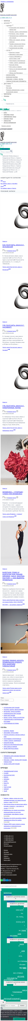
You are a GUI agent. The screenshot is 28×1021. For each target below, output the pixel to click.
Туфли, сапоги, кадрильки (17, 62)
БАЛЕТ (5, 112)
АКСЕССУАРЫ (10, 75)
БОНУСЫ (7, 20)
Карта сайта (7, 860)
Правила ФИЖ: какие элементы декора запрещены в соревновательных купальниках (14, 826)
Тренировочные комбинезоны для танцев (18, 36)
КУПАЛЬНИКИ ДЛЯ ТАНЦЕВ (11, 707)
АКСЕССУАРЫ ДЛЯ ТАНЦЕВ (12, 764)
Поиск (2, 697)
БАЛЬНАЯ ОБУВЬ (9, 742)
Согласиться (19, 1019)
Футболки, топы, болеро (16, 33)
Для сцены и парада (15, 66)
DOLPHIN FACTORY (9, 775)
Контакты (6, 844)
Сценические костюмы (16, 48)
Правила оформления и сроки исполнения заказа (15, 91)
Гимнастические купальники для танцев (17, 910)
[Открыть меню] (1, 146)
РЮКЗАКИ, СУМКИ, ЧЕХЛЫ (14, 79)
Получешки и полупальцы (17, 60)
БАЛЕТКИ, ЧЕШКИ (9, 730)
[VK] (8, 109)
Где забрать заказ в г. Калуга (8, 187)
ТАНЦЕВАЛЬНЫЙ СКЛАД (11, 771)
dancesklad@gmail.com (10, 842)
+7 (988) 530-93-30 (8, 840)
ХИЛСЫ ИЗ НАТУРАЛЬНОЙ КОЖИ (13, 744)
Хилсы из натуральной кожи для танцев (17, 70)
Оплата (8, 85)
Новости (4, 241)
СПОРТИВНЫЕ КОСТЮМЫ (11, 723)
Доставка (9, 87)
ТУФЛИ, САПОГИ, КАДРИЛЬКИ (12, 740)
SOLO (5, 785)
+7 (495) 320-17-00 (8, 838)
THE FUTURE (7, 787)
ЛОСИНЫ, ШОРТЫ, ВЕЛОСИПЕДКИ (14, 709)
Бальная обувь (13, 64)
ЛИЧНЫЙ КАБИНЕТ (12, 999)
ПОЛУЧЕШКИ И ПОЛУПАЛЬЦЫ (12, 738)
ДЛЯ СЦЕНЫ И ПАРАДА (10, 746)
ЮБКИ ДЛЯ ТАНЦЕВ (9, 715)
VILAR (5, 791)
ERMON (6, 777)
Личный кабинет (8, 846)
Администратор (12, 250)
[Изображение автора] (3, 250)
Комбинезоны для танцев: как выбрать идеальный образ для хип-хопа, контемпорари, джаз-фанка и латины (14, 812)
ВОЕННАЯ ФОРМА (12, 77)
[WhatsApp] (1, 109)
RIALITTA (6, 783)
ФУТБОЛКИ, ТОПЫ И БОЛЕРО (12, 711)
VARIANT (6, 789)
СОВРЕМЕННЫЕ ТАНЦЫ (10, 116)
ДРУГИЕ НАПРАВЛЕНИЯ (10, 122)
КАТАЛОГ (8, 895)
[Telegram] (5, 109)
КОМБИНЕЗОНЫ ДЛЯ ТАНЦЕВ (12, 713)
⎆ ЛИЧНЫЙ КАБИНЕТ (6, 129)
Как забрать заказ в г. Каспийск (9, 182)
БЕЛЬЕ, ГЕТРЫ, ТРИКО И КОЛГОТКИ (14, 717)
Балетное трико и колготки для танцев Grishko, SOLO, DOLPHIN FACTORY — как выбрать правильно (13, 576)
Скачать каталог (6, 125)
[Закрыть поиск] (3, 1002)
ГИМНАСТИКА (7, 120)
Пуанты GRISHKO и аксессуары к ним (15, 57)
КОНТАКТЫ (7, 94)
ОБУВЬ (10, 937)
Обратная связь (8, 854)
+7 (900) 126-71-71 (8, 836)
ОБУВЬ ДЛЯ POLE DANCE (11, 748)
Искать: (3, 1005)
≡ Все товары (5, 149)
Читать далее (13, 602)
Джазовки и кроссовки (16, 54)
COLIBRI (6, 773)
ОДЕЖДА (11, 901)
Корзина (6, 96)
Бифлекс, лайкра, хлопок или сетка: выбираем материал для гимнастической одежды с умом (15, 800)
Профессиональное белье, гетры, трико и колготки (17, 45)
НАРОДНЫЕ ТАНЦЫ (9, 114)
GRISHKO (6, 779)
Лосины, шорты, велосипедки (18, 31)
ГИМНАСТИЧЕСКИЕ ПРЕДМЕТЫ (16, 81)
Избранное (7, 858)
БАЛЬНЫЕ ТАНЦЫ (8, 118)
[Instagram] (3, 109)
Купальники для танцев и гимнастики (17, 28)
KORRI (5, 781)
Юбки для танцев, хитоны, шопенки (17, 41)
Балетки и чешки (14, 52)
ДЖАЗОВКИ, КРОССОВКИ (11, 732)
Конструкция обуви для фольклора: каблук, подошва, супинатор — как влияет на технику (15, 806)
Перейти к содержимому (7, 1)
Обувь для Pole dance (16, 73)
